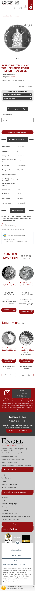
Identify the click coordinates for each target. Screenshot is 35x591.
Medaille (19, 198)
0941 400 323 (8, 451)
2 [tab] (18, 58)
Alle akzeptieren (16, 550)
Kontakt (4, 481)
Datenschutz (5, 497)
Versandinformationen (9, 487)
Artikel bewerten (9, 225)
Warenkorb (7, 310)
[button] (15, 8)
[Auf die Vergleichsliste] (25, 25)
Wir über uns (6, 478)
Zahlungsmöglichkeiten (9, 484)
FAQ (3, 475)
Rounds (12, 77)
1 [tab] (16, 58)
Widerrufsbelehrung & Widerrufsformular (15, 516)
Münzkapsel (21, 203)
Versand (9, 299)
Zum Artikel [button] (9, 375)
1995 (18, 189)
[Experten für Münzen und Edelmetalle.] (10, 3)
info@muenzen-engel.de (13, 453)
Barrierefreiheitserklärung (10, 519)
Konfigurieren (16, 555)
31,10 (18, 180)
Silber (19, 194)
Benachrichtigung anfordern (17, 132)
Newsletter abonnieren (19, 431)
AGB (3, 500)
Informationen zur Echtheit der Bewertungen (20, 590)
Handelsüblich (21, 165)
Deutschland (21, 156)
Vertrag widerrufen (17, 524)
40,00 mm (20, 160)
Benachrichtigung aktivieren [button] (9, 360)
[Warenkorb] (2, 20)
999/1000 (20, 170)
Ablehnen (16, 561)
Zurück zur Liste (8, 16)
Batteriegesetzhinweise (9, 513)
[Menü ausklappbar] (2, 9)
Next (30, 290)
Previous (4, 290)
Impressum (5, 510)
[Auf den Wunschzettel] (30, 25)
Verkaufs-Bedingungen (9, 504)
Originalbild (21, 146)
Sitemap (4, 507)
